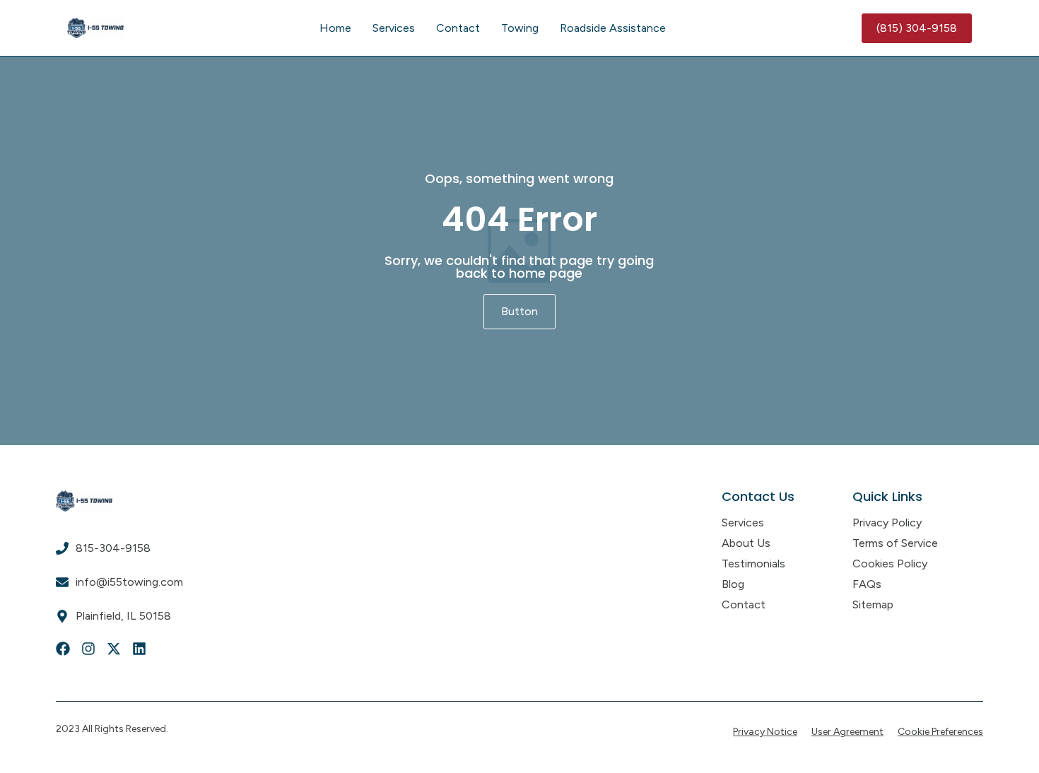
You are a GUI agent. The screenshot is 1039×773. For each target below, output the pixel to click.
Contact (458, 28)
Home (335, 28)
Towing (520, 28)
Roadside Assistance (613, 28)
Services (393, 28)
